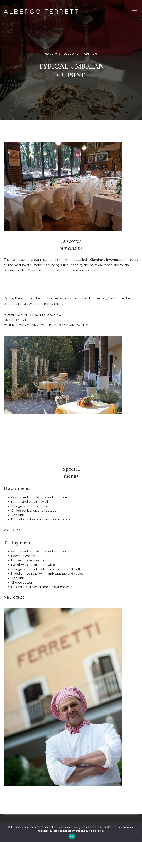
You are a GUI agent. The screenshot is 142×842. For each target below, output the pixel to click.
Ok (72, 836)
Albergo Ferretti (43, 11)
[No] (137, 832)
